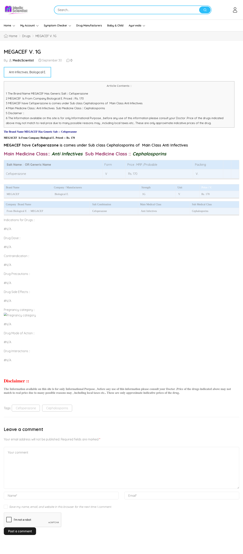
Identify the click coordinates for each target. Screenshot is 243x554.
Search (205, 9)
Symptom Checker (55, 25)
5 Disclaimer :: (15, 113)
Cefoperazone (26, 408)
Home (7, 25)
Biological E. (37, 72)
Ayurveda (135, 25)
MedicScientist (23, 60)
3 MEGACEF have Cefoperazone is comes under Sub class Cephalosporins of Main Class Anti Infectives (74, 103)
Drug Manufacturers (89, 25)
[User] (235, 10)
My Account (27, 25)
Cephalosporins (57, 408)
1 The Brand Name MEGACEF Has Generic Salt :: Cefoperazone (47, 93)
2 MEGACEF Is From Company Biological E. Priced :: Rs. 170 (45, 98)
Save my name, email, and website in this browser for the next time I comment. (60, 507)
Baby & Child (115, 25)
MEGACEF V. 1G (22, 51)
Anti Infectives (18, 72)
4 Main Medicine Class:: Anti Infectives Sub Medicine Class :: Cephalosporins (56, 108)
